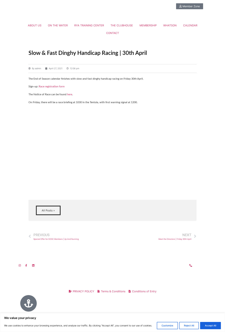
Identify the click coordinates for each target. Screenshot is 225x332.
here (69, 94)
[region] (112, 322)
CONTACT (112, 33)
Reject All (189, 325)
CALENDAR (190, 25)
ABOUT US (34, 25)
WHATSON (170, 25)
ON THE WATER (58, 25)
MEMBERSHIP (148, 25)
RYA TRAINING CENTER (89, 25)
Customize (167, 325)
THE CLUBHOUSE (122, 25)
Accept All (210, 325)
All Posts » (48, 210)
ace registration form (52, 86)
